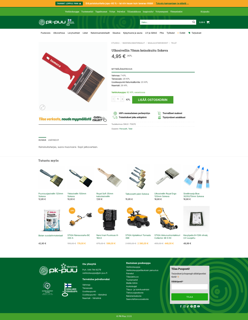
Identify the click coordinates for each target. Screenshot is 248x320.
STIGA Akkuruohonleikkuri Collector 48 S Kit (167, 236)
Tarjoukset (196, 33)
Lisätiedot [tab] (53, 140)
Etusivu (116, 43)
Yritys (112, 11)
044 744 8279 (94, 269)
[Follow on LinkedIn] (195, 306)
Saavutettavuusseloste (137, 299)
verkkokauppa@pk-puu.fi (94, 273)
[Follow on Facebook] (181, 306)
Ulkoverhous (59, 33)
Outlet (182, 33)
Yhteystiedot (176, 11)
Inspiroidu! (148, 11)
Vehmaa (86, 285)
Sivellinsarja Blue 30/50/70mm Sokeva (193, 194)
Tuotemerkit (87, 11)
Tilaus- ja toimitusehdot (137, 289)
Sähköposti (177, 281)
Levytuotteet (74, 33)
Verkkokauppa (72, 11)
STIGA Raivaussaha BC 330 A (78, 236)
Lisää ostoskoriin (152, 100)
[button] (205, 12)
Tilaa (189, 296)
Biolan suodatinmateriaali (50, 235)
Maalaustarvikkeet (158, 43)
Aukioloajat (131, 286)
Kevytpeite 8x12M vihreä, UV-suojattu (195, 236)
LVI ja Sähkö (151, 33)
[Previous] (38, 185)
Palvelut (121, 11)
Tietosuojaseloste (134, 292)
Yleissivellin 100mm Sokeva (76, 194)
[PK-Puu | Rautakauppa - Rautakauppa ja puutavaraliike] (56, 22)
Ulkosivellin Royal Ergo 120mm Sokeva (165, 194)
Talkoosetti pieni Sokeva (137, 194)
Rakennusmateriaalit (100, 33)
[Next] (209, 185)
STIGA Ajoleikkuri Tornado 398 (138, 236)
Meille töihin (132, 283)
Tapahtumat (101, 11)
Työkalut (171, 33)
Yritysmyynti (161, 11)
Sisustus (116, 33)
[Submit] (193, 22)
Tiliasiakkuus (134, 11)
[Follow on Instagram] (184, 306)
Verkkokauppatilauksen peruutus (142, 270)
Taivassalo (87, 288)
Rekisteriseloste (133, 296)
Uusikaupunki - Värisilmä (94, 294)
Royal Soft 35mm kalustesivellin (104, 194)
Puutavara (45, 33)
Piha (162, 33)
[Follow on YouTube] (198, 306)
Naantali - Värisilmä (91, 298)
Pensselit (123, 129)
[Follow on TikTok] (188, 306)
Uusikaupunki (89, 291)
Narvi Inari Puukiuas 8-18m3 (107, 236)
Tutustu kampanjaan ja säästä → (172, 3)
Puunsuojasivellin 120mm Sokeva (50, 194)
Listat (85, 33)
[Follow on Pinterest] (191, 306)
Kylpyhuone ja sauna (132, 33)
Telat (174, 43)
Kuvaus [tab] (42, 140)
